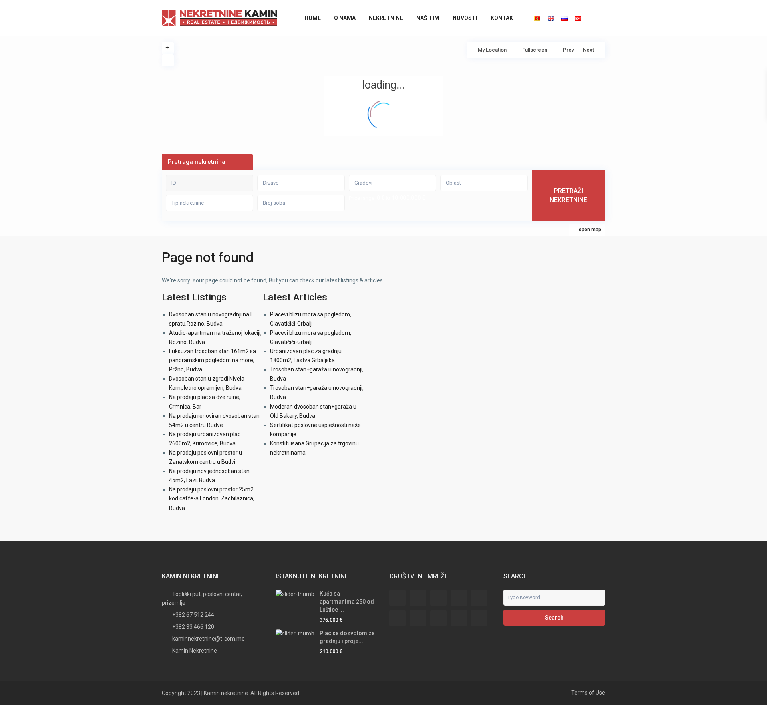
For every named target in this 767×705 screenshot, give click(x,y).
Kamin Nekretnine (194, 650)
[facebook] (397, 598)
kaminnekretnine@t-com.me (208, 638)
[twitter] (438, 598)
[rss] (418, 598)
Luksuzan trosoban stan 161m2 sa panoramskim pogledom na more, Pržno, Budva (212, 360)
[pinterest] (438, 618)
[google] (479, 598)
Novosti (465, 18)
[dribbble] (459, 598)
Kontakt (504, 18)
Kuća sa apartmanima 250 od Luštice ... (347, 601)
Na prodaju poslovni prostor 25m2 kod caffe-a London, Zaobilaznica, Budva (211, 498)
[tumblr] (418, 618)
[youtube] (459, 618)
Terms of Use (588, 692)
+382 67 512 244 (193, 615)
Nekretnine (386, 18)
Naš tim (427, 18)
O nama (345, 18)
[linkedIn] (397, 618)
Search (554, 617)
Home (312, 18)
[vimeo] (479, 618)
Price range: (362, 198)
